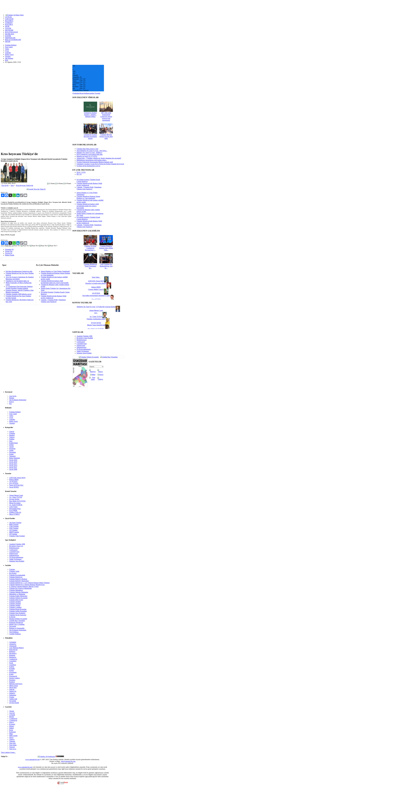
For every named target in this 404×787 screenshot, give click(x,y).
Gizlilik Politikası (15, 634)
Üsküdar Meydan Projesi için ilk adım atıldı (106, 136)
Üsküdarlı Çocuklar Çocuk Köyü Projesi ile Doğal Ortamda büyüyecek (100, 164)
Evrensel (12, 724)
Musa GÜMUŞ (14, 514)
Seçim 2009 (13, 469)
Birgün (11, 717)
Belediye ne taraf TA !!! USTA (87, 156)
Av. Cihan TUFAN (15, 497)
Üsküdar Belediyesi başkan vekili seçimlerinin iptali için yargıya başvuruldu (54, 282)
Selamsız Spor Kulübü (84, 353)
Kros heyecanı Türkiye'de (24, 185)
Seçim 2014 (13, 465)
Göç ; (96, 313)
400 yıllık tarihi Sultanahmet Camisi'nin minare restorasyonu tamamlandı (106, 116)
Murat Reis (13, 687)
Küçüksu (12, 680)
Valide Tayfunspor (83, 351)
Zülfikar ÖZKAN (15, 512)
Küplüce (12, 682)
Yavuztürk (12, 701)
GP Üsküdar (13, 530)
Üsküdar (12, 433)
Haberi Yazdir (9, 255)
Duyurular (12, 626)
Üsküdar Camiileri (15, 607)
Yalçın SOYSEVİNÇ (16, 485)
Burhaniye (12, 657)
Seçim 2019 (13, 462)
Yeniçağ (12, 747)
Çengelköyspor (82, 344)
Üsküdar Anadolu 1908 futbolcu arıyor (18, 294)
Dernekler (12, 452)
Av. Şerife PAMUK (15, 505)
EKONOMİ (9, 30)
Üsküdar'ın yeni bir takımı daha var (17, 281)
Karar (11, 730)
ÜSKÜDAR (9, 19)
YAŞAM (8, 28)
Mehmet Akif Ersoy (15, 684)
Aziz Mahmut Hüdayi (16, 648)
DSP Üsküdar (13, 528)
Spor (12, 185)
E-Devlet (12, 617)
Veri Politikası (14, 632)
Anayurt (12, 713)
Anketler (8, 53)
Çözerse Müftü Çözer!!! (96, 289)
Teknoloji (12, 456)
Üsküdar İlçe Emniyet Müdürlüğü (20, 588)
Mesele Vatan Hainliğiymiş (96, 325)
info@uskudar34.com (68, 761)
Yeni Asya (12, 749)
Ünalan (11, 697)
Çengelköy (13, 661)
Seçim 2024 (13, 460)
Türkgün (12, 741)
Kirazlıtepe (13, 672)
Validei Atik (13, 699)
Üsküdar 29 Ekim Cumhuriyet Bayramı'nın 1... (90, 248)
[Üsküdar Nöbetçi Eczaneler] (89, 357)
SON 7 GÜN (81, 172)
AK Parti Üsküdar (15, 523)
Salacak (11, 689)
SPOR (7, 26)
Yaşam (11, 447)
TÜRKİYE (9, 22)
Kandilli (12, 668)
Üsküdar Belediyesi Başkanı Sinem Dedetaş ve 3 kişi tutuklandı (88, 197)
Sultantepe (12, 695)
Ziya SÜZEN (13, 483)
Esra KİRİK (13, 510)
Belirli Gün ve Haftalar (17, 624)
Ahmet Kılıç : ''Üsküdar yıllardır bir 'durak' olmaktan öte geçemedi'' (99, 158)
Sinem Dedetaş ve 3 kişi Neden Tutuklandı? (55, 271)
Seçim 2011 (13, 467)
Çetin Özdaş (13, 507)
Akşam (11, 711)
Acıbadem (12, 642)
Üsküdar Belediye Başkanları (19, 581)
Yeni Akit (12, 743)
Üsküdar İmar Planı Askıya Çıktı (87, 149)
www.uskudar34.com (32, 759)
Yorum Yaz (8, 251)
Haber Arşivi (9, 54)
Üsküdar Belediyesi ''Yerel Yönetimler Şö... (90, 266)
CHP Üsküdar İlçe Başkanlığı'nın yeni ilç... (106, 266)
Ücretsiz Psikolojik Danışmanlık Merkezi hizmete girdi (95, 162)
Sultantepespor (81, 347)
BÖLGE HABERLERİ (13, 40)
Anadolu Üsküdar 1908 (84, 336)
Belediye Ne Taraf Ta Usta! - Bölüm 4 (89, 152)
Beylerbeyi (13, 653)
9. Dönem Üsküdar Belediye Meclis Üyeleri (24, 586)
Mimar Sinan (13, 686)
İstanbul (12, 435)
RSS (6, 60)
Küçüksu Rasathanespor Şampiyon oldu (19, 271)
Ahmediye (12, 644)
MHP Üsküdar (14, 532)
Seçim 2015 (13, 464)
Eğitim (11, 445)
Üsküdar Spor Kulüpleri (17, 613)
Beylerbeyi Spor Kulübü (85, 338)
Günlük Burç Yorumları (17, 620)
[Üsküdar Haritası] (80, 387)
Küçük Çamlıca (14, 678)
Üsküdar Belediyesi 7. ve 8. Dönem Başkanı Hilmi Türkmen (29, 583)
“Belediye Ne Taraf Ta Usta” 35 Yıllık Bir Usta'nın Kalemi (96, 307)
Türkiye (12, 437)
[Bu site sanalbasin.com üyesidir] (62, 784)
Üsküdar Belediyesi (15, 577)
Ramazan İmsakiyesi (16, 622)
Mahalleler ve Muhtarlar (17, 594)
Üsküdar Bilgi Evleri (16, 600)
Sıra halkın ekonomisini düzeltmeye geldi (96, 295)
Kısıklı (11, 670)
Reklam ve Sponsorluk (16, 628)
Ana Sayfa (4, 185)
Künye (11, 402)
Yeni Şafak (13, 745)
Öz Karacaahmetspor (84, 349)
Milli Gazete (13, 735)
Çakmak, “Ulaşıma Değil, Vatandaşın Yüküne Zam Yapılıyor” (53, 301)
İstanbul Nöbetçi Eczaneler (18, 619)
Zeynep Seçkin (14, 499)
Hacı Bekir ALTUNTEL (17, 501)
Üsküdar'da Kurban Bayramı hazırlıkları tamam (90, 136)
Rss (10, 403)
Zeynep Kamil (14, 703)
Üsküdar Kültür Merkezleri (18, 596)
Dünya (11, 722)
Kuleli (11, 674)
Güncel (11, 431)
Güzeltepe (12, 665)
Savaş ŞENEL (14, 487)
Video (7, 49)
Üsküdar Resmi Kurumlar (17, 609)
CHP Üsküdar (14, 526)
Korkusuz (12, 732)
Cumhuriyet (13, 659)
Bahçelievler (13, 650)
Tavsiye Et (8, 253)
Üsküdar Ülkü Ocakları (17, 536)
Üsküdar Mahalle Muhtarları (18, 592)
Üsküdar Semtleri (15, 602)
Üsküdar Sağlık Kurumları (18, 611)
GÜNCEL (8, 17)
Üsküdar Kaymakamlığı (17, 575)
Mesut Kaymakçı (15, 503)
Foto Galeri (9, 47)
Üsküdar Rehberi (10, 45)
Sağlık (11, 450)
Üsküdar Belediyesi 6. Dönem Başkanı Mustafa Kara (27, 584)
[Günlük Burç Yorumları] (108, 357)
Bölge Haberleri (14, 458)
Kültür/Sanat (13, 443)
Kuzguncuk (13, 676)
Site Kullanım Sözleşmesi (17, 400)
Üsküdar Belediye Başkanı (18, 579)
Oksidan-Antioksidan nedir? (96, 319)
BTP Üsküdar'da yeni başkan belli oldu (90, 154)
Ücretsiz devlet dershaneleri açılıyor (88, 166)
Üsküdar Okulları (15, 603)
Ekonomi (12, 448)
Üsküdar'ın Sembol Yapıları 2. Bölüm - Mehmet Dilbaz (90, 114)
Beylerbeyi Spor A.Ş (16, 546)
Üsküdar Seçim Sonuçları (17, 615)
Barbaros (12, 651)
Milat (11, 734)
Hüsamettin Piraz (15, 509)
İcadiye (11, 667)
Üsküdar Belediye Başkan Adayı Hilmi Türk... (106, 248)
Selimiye (12, 693)
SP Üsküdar (13, 534)
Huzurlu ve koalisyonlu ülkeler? (96, 283)
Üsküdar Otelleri (14, 605)
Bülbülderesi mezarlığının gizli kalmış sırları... (92, 160)
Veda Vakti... (96, 277)
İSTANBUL (9, 21)
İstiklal (11, 728)
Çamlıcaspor (81, 342)
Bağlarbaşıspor (81, 340)
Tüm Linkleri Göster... (8, 752)
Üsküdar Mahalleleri (16, 590)
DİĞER (7, 41)
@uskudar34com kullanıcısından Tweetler (86, 93)
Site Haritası (9, 58)
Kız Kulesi (12, 573)
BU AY (79, 174)
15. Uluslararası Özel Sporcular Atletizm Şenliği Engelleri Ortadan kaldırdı (19, 287)
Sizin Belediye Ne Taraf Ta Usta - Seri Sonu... (92, 151)
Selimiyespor (81, 345)
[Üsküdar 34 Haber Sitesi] (14, 15)
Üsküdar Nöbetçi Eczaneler (18, 598)
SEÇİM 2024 (9, 34)
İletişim (11, 398)
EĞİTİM (8, 36)
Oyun (7, 51)
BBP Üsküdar (14, 524)
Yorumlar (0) (9, 249)
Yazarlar (8, 56)
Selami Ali (12, 691)
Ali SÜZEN (13, 481)
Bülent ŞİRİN (14, 479)
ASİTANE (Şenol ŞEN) (17, 478)
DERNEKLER (10, 38)
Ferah (11, 663)
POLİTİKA (9, 24)
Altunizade (13, 646)
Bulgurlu (12, 655)
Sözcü (11, 737)
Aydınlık (12, 715)
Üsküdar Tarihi (14, 571)
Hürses (11, 726)
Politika (11, 439)
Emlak (11, 454)
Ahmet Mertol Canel (16, 495)
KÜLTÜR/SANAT (11, 32)
